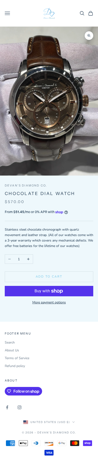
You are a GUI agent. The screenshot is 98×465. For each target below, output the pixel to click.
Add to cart (49, 276)
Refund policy (15, 366)
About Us (12, 350)
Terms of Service (17, 358)
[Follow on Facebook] (7, 407)
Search (10, 342)
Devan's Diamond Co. (26, 185)
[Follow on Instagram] (19, 407)
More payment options (49, 302)
